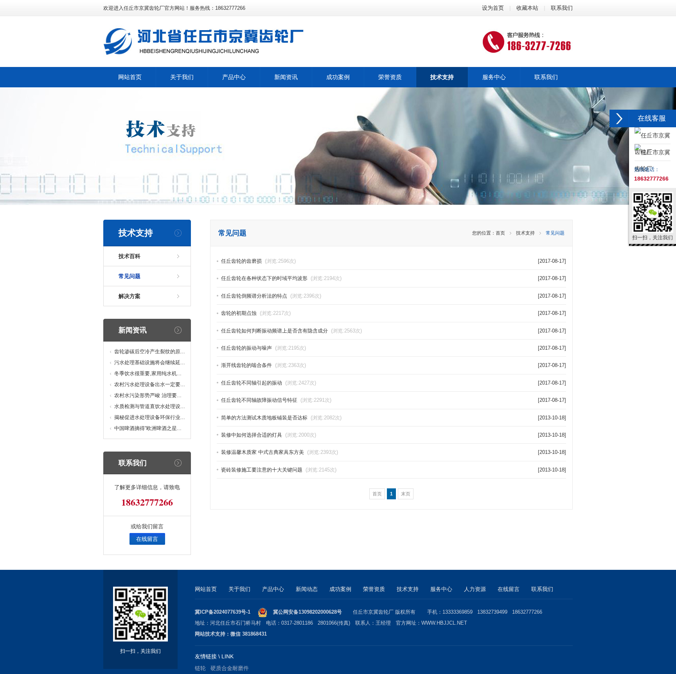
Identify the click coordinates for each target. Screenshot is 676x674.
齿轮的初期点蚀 (256, 313)
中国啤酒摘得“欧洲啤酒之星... (148, 428)
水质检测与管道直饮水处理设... (149, 406)
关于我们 (239, 589)
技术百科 (129, 256)
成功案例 (340, 589)
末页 (405, 494)
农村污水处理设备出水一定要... (149, 384)
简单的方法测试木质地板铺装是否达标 (281, 418)
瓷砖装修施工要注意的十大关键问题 (278, 470)
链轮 (200, 668)
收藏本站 (527, 8)
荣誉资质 (374, 589)
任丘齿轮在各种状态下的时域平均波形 (281, 278)
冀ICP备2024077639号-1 (222, 612)
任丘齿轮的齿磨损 (258, 261)
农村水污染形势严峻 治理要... (148, 395)
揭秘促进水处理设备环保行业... (149, 417)
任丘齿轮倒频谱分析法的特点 (271, 296)
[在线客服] (619, 118)
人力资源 (475, 589)
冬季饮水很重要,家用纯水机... (148, 373)
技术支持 (525, 233)
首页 (500, 233)
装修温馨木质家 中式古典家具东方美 (279, 452)
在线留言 (147, 539)
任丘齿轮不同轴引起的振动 (268, 383)
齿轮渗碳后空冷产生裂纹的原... (149, 351)
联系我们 (562, 8)
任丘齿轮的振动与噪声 (263, 348)
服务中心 (441, 589)
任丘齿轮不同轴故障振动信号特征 (276, 400)
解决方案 (129, 296)
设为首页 (493, 8)
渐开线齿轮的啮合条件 (263, 365)
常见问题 (129, 276)
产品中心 (273, 589)
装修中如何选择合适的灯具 (268, 435)
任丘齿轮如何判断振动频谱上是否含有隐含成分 (291, 331)
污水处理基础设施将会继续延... (149, 362)
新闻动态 (307, 589)
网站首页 (206, 589)
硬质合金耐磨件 (229, 668)
